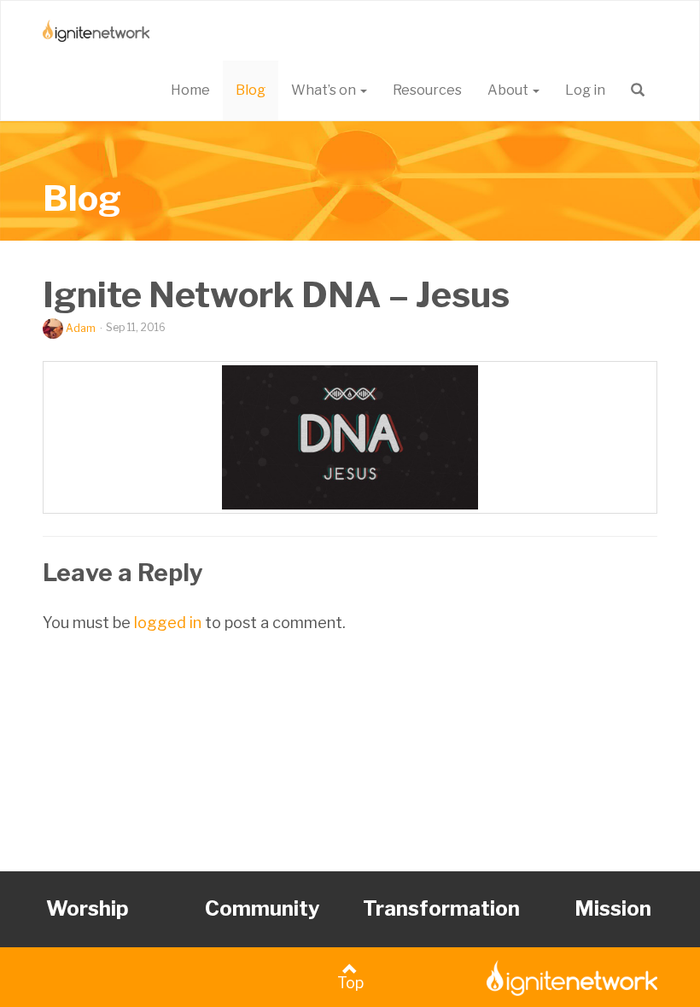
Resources (427, 90)
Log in (585, 90)
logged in (167, 623)
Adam (81, 328)
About (509, 90)
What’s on (325, 90)
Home (190, 90)
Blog (250, 90)
